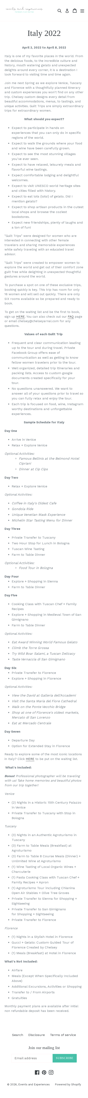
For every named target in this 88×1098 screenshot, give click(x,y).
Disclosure (36, 1035)
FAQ (71, 316)
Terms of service (63, 1035)
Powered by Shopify (68, 1084)
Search (17, 1035)
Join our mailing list (44, 1048)
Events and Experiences (34, 1084)
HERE (20, 316)
